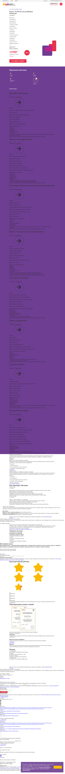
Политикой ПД (26, 770)
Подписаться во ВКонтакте (26, 529)
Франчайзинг (14, 713)
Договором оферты (20, 559)
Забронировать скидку (5, 678)
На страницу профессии (14, 483)
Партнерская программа (22, 713)
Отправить (4, 692)
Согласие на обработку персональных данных (37, 707)
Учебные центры (14, 715)
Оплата (14, 711)
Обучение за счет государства (6, 728)
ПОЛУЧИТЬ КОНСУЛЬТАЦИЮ (6, 557)
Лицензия (28, 708)
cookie (31, 765)
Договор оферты (3, 707)
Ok (57, 767)
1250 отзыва (3, 719)
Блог (1, 715)
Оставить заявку (18, 61)
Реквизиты (23, 708)
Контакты (18, 711)
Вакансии (5, 711)
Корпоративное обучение (5, 713)
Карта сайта (8, 715)
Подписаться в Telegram (14, 529)
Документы (9, 711)
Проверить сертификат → (12, 642)
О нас (12, 0)
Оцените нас (3, 720)
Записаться (11, 469)
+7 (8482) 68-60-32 (54, 3)
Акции (16, 0)
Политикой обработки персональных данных (50, 694)
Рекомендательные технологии (37, 708)
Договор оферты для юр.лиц (14, 708)
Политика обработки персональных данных (17, 707)
